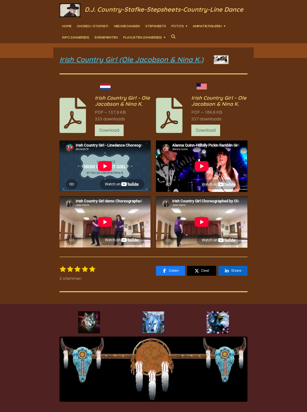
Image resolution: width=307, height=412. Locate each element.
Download (109, 130)
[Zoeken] (173, 36)
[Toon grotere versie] (89, 322)
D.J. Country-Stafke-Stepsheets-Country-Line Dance (164, 9)
